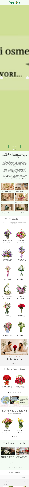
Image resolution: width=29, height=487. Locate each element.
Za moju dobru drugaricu (7, 296)
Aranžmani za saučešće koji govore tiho (7, 457)
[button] (2, 2)
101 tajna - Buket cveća (7, 386)
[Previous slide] (1, 77)
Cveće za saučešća (19, 212)
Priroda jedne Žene (7, 259)
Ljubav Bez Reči (21, 315)
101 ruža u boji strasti (20, 386)
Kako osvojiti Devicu (21, 277)
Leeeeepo (7, 315)
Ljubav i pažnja (18, 202)
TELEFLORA (6, 481)
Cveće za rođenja (5, 202)
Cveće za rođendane (6, 191)
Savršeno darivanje (7, 240)
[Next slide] (27, 77)
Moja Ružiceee (7, 430)
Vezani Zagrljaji (7, 277)
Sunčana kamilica (20, 430)
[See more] (5, 400)
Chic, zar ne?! (21, 259)
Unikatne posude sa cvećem (6, 213)
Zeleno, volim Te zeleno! (21, 334)
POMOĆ (5, 484)
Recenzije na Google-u (14, 472)
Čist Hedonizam (7, 334)
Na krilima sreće (21, 296)
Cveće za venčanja (19, 191)
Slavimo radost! (21, 240)
